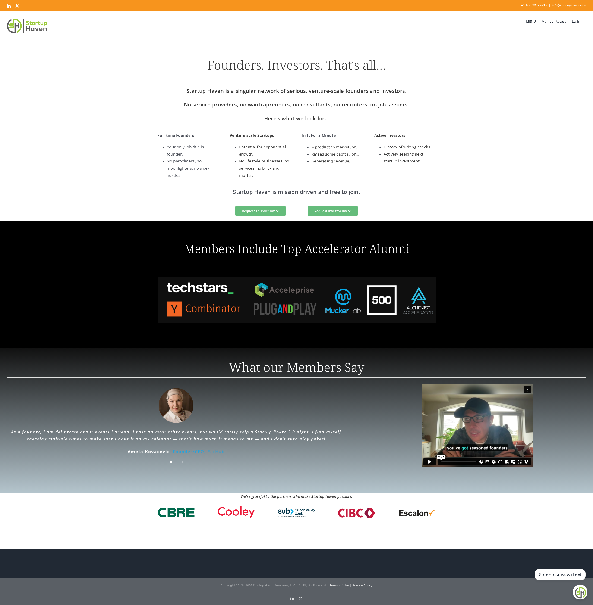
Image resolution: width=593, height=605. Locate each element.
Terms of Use (339, 585)
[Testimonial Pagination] (166, 462)
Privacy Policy (362, 585)
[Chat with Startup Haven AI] (580, 592)
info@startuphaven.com (569, 5)
